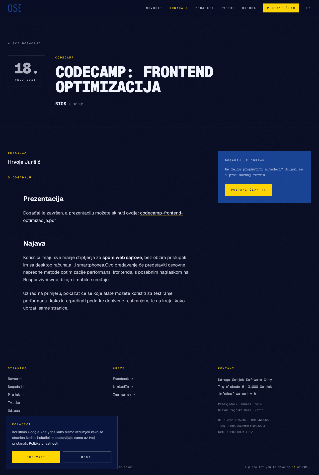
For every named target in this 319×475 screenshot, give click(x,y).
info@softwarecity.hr (238, 393)
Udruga (249, 8)
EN (308, 8)
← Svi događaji (24, 43)
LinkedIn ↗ (123, 386)
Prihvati (36, 457)
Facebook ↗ (123, 378)
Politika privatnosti (43, 443)
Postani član (281, 8)
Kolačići (126, 467)
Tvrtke (228, 8)
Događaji (178, 8)
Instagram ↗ (124, 394)
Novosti (154, 8)
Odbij (87, 457)
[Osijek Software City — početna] (14, 8)
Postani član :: (248, 189)
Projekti (204, 8)
